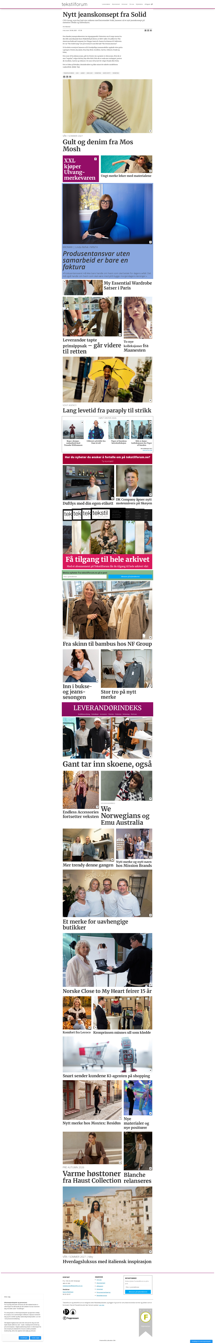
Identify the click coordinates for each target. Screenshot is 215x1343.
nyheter (98, 73)
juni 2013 (90, 73)
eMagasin (147, 4)
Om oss (131, 4)
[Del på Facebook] (145, 30)
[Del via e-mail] (151, 30)
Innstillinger (23, 1338)
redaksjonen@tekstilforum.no (72, 1286)
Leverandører (106, 4)
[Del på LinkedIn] (148, 30)
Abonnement (116, 4)
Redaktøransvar (102, 1295)
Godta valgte (35, 1338)
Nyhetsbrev (139, 4)
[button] (66, 432)
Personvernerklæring (103, 1292)
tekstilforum (69, 73)
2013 (77, 73)
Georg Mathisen (68, 1292)
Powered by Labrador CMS (107, 1340)
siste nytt (106, 73)
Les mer (101, 1305)
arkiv (83, 73)
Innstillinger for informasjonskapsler (201, 1341)
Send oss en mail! (147, 450)
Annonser (124, 4)
